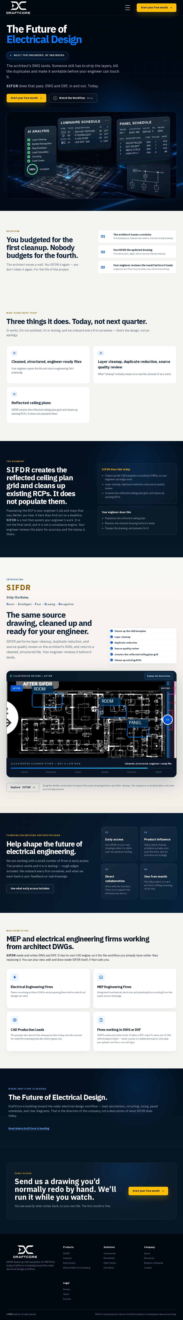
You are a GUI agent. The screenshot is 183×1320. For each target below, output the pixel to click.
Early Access (69, 1262)
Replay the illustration (158, 676)
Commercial (109, 1253)
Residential (109, 1258)
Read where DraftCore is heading (28, 1128)
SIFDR (66, 1253)
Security (67, 1299)
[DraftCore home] (22, 7)
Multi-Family (110, 1262)
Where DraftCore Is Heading (76, 1267)
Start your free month (154, 7)
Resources (149, 1258)
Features (67, 1258)
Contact (148, 1267)
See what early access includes (30, 888)
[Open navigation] (128, 8)
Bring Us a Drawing (153, 1262)
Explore (21, 787)
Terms (66, 1294)
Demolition (109, 1267)
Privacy (66, 1289)
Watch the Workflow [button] (76, 98)
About (147, 1253)
